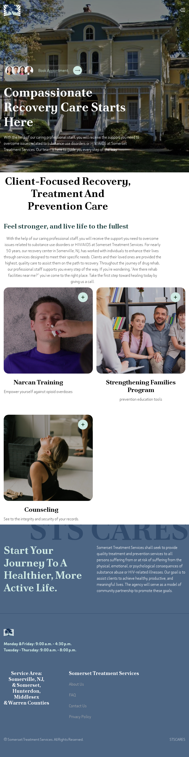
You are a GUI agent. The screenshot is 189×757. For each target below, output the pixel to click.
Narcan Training (38, 382)
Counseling (41, 509)
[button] (182, 10)
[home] (12, 10)
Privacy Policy (80, 717)
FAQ (72, 695)
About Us (76, 684)
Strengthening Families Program (141, 386)
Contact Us (78, 706)
